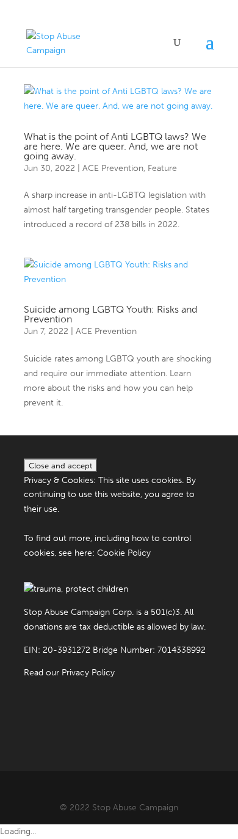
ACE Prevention (112, 168)
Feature (162, 168)
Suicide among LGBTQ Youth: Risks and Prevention (110, 314)
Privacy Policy (88, 672)
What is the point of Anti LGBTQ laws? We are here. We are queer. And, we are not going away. (115, 146)
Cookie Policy (124, 553)
